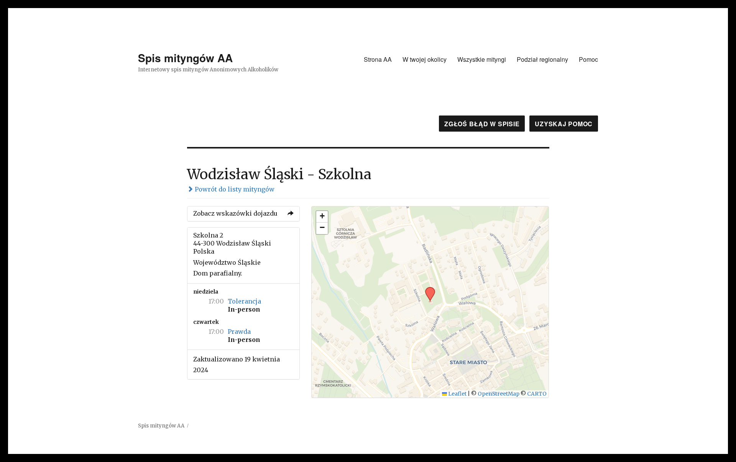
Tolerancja (244, 301)
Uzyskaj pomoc (564, 123)
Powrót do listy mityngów (233, 189)
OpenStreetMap (498, 394)
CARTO (537, 394)
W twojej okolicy (424, 59)
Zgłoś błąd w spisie (481, 123)
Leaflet (457, 394)
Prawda (239, 331)
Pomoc (588, 59)
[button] (427, 289)
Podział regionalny (542, 59)
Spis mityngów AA (185, 58)
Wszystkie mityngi (481, 59)
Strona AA (378, 59)
